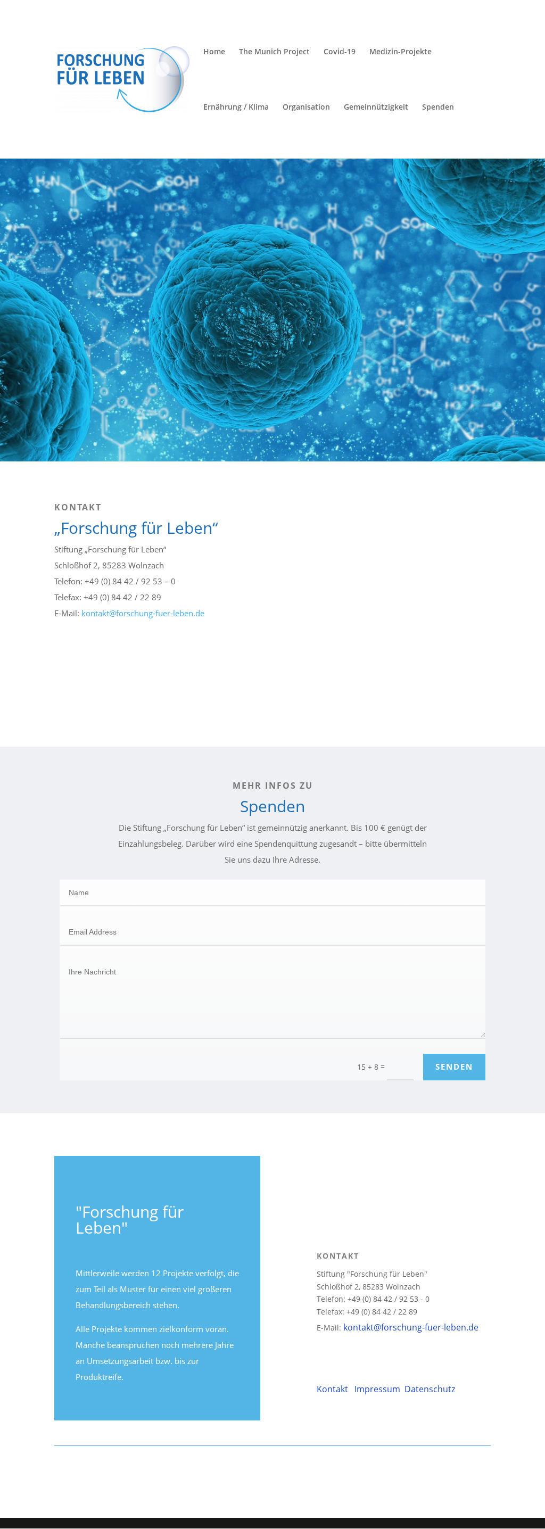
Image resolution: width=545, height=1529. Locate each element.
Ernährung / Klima (236, 107)
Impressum (378, 1389)
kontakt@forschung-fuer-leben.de (142, 613)
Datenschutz (428, 1389)
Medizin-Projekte (400, 52)
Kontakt (333, 1389)
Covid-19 (340, 52)
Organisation (306, 107)
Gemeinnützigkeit (376, 107)
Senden (454, 1066)
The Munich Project (274, 52)
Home (214, 52)
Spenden (438, 107)
